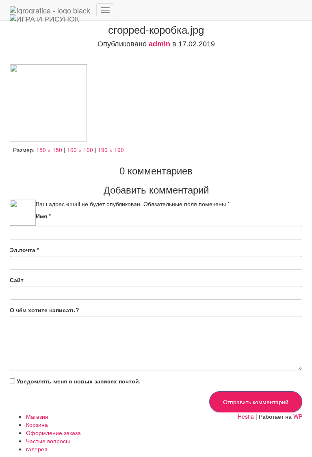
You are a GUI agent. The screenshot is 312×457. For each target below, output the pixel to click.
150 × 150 (49, 150)
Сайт (17, 280)
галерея (37, 449)
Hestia (246, 416)
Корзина (37, 424)
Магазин (37, 416)
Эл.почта (24, 250)
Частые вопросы (48, 441)
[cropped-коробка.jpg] (48, 102)
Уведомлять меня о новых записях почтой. (79, 381)
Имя (43, 216)
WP (297, 416)
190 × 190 (111, 150)
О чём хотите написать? (44, 310)
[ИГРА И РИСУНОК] (50, 10)
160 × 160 (80, 150)
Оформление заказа (53, 433)
